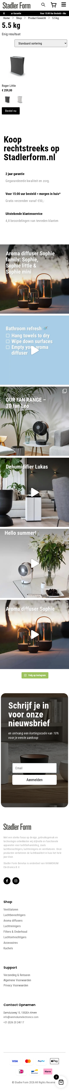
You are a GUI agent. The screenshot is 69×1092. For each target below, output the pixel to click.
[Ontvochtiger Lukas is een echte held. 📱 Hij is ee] (34, 492)
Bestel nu (10, 111)
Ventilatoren (10, 909)
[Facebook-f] (6, 880)
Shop (19, 18)
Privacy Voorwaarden (15, 985)
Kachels (8, 948)
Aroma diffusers (12, 920)
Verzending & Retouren (16, 975)
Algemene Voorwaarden (17, 980)
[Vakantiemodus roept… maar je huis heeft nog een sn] (34, 350)
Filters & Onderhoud (15, 931)
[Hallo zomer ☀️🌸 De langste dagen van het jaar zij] (34, 634)
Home (6, 18)
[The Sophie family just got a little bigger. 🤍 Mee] (34, 279)
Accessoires (10, 942)
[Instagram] (15, 880)
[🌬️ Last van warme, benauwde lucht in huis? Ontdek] (34, 563)
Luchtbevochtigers (14, 915)
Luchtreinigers (12, 926)
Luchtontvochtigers (14, 937)
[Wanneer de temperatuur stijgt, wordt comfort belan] (34, 421)
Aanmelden (34, 780)
